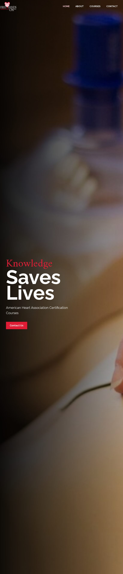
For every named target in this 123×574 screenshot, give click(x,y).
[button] (16, 325)
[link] (66, 5)
